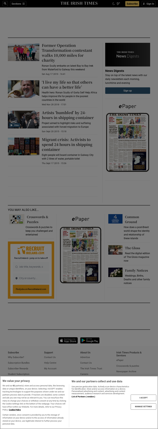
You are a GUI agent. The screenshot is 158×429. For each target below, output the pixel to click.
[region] (79, 402)
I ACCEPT (143, 398)
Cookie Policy (15, 410)
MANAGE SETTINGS (143, 406)
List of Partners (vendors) (83, 396)
